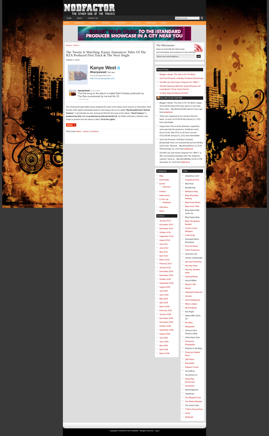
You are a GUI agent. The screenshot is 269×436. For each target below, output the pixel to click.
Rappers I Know (192, 367)
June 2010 (163, 248)
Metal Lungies (191, 304)
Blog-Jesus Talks (192, 206)
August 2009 (164, 287)
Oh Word (189, 323)
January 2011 (165, 221)
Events (93, 23)
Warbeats (189, 417)
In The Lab (136, 23)
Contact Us (93, 18)
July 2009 (163, 291)
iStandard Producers (194, 292)
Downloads (79, 23)
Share (71, 125)
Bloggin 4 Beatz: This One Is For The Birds (177, 74)
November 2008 (166, 322)
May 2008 (163, 346)
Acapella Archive (192, 180)
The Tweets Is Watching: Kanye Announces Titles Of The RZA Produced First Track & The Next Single (106, 53)
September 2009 (166, 283)
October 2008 (165, 326)
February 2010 (165, 264)
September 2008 (166, 330)
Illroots (188, 288)
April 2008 (163, 349)
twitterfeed (168, 112)
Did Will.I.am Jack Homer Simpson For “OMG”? (179, 82)
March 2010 (164, 260)
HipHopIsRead (191, 277)
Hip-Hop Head (191, 266)
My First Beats (191, 308)
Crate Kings (190, 235)
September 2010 (166, 236)
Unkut (187, 413)
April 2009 (163, 303)
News (163, 23)
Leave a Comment (90, 131)
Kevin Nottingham (192, 300)
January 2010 (165, 267)
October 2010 (165, 232)
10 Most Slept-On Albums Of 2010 (174, 93)
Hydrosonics (120, 23)
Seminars (167, 187)
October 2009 (165, 279)
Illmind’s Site (190, 284)
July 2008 (163, 338)
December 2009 (166, 271)
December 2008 (166, 318)
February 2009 (165, 310)
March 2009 (164, 306)
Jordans (188, 296)
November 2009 (166, 275)
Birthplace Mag (191, 191)
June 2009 (163, 295)
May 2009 (163, 299)
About (79, 18)
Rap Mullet (189, 363)
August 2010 (164, 240)
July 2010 (163, 244)
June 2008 (163, 342)
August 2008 (164, 334)
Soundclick (189, 386)
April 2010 (163, 256)
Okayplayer (190, 326)
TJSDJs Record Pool (194, 409)
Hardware (167, 202)
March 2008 (164, 353)
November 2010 (166, 228)
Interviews (151, 23)
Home (69, 18)
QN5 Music (189, 359)
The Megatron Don (193, 398)
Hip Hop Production (193, 262)
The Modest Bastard (193, 401)
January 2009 (165, 314)
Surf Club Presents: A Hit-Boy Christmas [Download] (181, 78)
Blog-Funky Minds (192, 202)
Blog (66, 23)
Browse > (70, 45)
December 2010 (166, 225)
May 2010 (163, 252)
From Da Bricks (191, 246)
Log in (157, 431)
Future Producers (192, 250)
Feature (105, 23)
